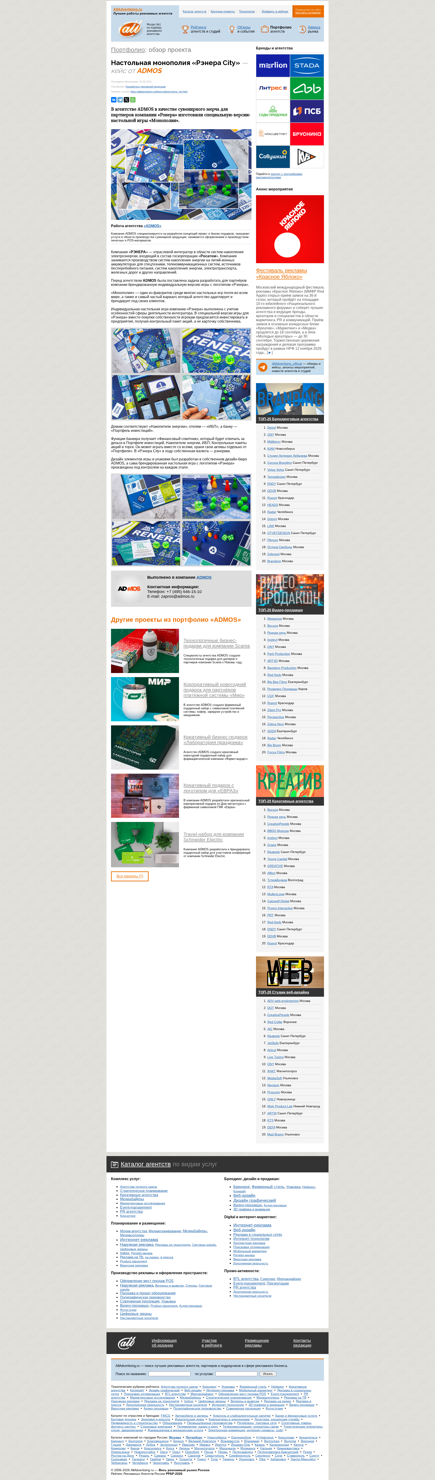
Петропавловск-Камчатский (278, 1452)
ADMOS (204, 577)
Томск (201, 1459)
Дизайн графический (254, 1200)
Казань (260, 1444)
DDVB (271, 491)
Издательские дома (189, 1419)
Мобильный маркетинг (250, 1251)
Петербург (194, 1437)
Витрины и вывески (169, 1285)
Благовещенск (158, 1441)
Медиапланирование (165, 1231)
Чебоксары (119, 1463)
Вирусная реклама (134, 1265)
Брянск (178, 1441)
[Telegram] (120, 99)
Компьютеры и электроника (229, 1419)
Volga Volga (275, 469)
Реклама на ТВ (131, 1257)
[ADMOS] (129, 601)
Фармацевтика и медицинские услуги (175, 1430)
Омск (164, 1452)
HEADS (272, 505)
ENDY (271, 484)
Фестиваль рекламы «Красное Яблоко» (281, 273)
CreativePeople (278, 824)
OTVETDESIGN (278, 533)
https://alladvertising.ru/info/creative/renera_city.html (158, 91)
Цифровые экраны (134, 1249)
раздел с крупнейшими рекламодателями (279, 175)
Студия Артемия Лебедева (287, 455)
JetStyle (273, 1043)
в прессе (166, 1257)
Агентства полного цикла (138, 1186)
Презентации (278, 1283)
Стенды (191, 1285)
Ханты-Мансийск (303, 1459)
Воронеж (307, 1441)
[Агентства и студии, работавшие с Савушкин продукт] (273, 167)
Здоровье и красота (155, 1419)
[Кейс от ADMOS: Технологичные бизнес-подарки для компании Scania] (145, 672)
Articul (271, 1050)
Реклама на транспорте (172, 1245)
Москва (175, 1437)
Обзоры (244, 27)
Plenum (272, 540)
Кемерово (118, 1448)
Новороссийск (144, 1452)
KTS (270, 1120)
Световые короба (204, 1245)
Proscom (273, 1092)
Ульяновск (246, 1459)
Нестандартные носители (139, 1318)
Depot (271, 427)
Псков (307, 1452)
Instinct (272, 640)
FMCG (165, 1415)
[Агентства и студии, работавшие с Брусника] (307, 144)
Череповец (161, 1463)
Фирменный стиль (268, 1187)
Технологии (247, 11)
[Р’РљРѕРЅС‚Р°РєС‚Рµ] (113, 99)
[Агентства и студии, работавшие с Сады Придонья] (273, 121)
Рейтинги (198, 27)
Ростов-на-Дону (122, 1455)
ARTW (272, 1113)
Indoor (124, 1253)
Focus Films (276, 752)
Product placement (133, 1261)
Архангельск (308, 1437)
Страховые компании (156, 1426)
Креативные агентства (139, 1195)
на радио (152, 1257)
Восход (272, 625)
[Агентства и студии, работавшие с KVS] (307, 167)
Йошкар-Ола (240, 1444)
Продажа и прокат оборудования (148, 1293)
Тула (214, 1459)
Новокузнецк (120, 1452)
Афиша (314, 27)
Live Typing (275, 1057)
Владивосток (230, 1441)
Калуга (299, 1444)
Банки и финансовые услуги (296, 1415)
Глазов (116, 1444)
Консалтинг (128, 1216)
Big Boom (274, 745)
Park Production (278, 654)
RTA (270, 887)
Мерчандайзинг (289, 1279)
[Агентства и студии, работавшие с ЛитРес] (273, 98)
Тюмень (228, 1459)
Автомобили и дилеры (191, 1415)
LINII (270, 526)
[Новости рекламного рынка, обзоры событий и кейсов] (232, 32)
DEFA (271, 1127)
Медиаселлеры (132, 1235)
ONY (270, 434)
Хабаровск (278, 1459)
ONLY (271, 1099)
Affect (271, 873)
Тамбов (155, 1459)
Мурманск (247, 1448)
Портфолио (128, 49)
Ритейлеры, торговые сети (257, 1423)
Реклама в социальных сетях (257, 1234)
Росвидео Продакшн (282, 689)
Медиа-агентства (133, 1231)
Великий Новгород (202, 1441)
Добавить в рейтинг (275, 11)
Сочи (278, 1455)
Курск (170, 1448)
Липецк (184, 1448)
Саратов (194, 1455)
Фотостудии (128, 1310)
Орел (176, 1452)
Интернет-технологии (251, 1239)
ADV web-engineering (283, 1001)
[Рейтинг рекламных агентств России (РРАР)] (185, 32)
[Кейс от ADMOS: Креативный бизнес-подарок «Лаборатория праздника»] (145, 768)
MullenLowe (276, 894)
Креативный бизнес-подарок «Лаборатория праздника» (215, 739)
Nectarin (273, 1085)
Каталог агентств (194, 11)
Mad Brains (275, 1134)
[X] (126, 99)
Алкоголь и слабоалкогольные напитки (242, 1415)
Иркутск (220, 1444)
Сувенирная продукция (140, 1301)
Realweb (273, 852)
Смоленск (262, 1455)
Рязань (144, 1455)
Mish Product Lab (279, 1106)
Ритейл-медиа (141, 1253)
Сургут (314, 1455)
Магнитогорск (204, 1448)
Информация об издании (164, 1343)
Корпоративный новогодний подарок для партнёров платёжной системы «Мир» (215, 690)
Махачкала (227, 1448)
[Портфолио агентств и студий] (265, 32)
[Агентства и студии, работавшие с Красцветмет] (273, 144)
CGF (270, 696)
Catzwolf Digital (278, 901)
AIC (270, 1029)
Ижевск (205, 1444)
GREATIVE (275, 866)
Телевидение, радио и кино (197, 1426)
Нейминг (308, 1187)
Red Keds (274, 675)
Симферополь (240, 1455)
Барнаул (117, 1441)
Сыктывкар (119, 1459)
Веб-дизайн (244, 1195)
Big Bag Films (277, 682)
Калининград (279, 1444)
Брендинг (241, 1187)
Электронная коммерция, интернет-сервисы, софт (245, 1430)
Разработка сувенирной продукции (146, 86)
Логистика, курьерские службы (277, 1419)
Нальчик (266, 1448)
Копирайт (239, 1191)
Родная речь (276, 632)
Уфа (262, 1459)
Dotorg (272, 519)
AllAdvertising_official (287, 363)
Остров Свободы (279, 547)
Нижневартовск (288, 1448)
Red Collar (275, 1022)
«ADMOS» (152, 226)
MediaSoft (274, 1078)
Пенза (208, 1452)
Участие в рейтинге (212, 1343)
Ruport (272, 498)
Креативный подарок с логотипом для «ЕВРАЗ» (211, 788)
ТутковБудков (277, 880)
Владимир (251, 1441)
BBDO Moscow (278, 831)
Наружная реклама (136, 1244)
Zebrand (273, 554)
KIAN (271, 448)
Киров (134, 1448)
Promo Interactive (280, 908)
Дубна (150, 1444)
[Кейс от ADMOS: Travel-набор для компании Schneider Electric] (145, 866)
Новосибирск (217, 1437)
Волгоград (271, 1441)
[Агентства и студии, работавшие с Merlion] (273, 76)
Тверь (170, 1459)
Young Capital (277, 859)
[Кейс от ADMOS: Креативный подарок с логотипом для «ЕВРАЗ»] (145, 817)
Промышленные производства (209, 1423)
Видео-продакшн (134, 1305)
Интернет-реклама (139, 1239)
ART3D (272, 661)
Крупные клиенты (223, 11)
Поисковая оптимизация (251, 1247)
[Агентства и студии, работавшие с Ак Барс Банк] (307, 98)
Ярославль (182, 1463)
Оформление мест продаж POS (147, 1281)
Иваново (188, 1444)
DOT (270, 1008)
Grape (271, 845)
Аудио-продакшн (190, 1305)
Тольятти (185, 1459)
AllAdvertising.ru (127, 9)
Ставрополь (296, 1455)
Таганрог (138, 1459)
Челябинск (140, 1463)
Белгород (135, 1441)
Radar (271, 512)
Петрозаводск (242, 1452)
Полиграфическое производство (145, 1297)
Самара (160, 1455)
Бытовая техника (123, 1419)
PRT (270, 915)
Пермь (223, 1452)
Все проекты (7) (130, 876)
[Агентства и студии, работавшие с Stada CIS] (307, 76)
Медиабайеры (132, 1199)
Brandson (274, 561)
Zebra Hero (275, 724)
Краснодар (286, 1437)
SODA (271, 731)
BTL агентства (245, 1279)
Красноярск (152, 1448)
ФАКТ (271, 1071)
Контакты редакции (308, 12)
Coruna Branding (279, 462)
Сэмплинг (267, 1279)
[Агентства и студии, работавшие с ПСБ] (307, 121)
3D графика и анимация (251, 1209)
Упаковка (168, 1301)
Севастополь (214, 1455)
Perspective (275, 717)
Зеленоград (168, 1444)
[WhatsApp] (132, 99)
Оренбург (192, 1452)
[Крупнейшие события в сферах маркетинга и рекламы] (302, 32)
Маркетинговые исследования (142, 1203)
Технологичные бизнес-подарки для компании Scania (217, 643)
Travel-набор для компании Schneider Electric (214, 836)
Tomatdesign (276, 477)
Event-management (136, 1207)
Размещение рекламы (257, 1343)
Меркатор (274, 618)
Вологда (290, 1441)
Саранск (177, 1455)
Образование (172, 1423)
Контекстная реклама (249, 1243)
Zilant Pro (274, 710)
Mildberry (274, 441)
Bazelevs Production (282, 668)
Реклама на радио (277, 1401)
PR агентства (131, 1211)
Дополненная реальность (250, 1263)
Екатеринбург (241, 1437)
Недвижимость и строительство (134, 1423)
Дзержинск (133, 1444)
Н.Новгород (264, 1437)
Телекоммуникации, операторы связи (251, 1426)
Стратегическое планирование (144, 1191)
